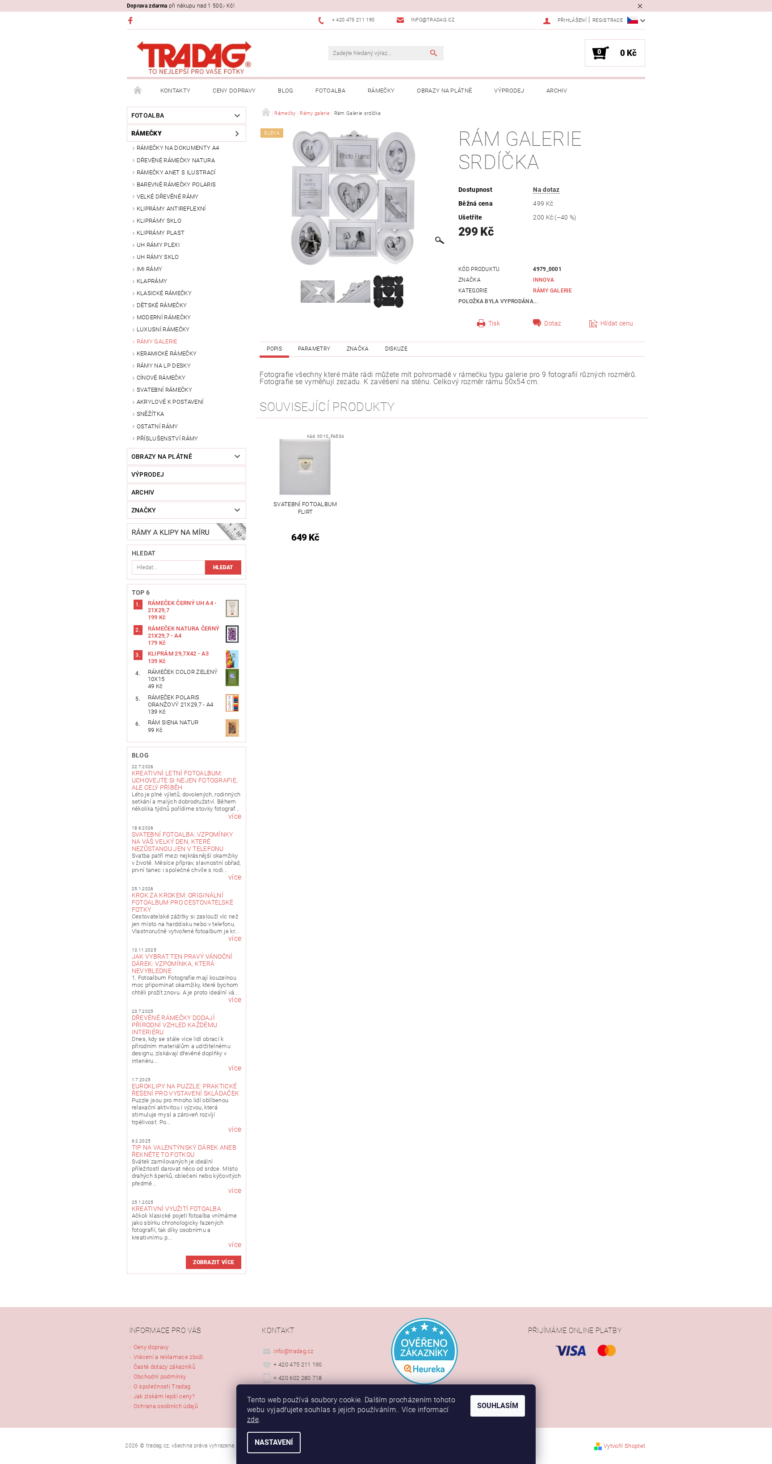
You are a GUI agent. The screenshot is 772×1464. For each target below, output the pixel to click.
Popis (274, 349)
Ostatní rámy (157, 426)
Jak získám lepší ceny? (164, 1396)
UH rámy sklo (158, 257)
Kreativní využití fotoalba (176, 1208)
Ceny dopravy (234, 90)
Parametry (314, 349)
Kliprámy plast (161, 232)
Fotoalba (330, 90)
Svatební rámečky (164, 389)
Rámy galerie (157, 341)
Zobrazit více (213, 1262)
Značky (143, 510)
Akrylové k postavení (170, 401)
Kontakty (175, 90)
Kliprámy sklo (159, 220)
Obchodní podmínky (160, 1376)
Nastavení (274, 1442)
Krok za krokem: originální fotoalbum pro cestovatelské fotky (183, 902)
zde (253, 1419)
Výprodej (509, 90)
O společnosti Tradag (162, 1386)
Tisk (494, 323)
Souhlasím (497, 1405)
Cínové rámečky (161, 377)
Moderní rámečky (164, 317)
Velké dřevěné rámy (168, 196)
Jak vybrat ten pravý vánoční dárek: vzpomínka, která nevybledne (182, 963)
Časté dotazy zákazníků (164, 1366)
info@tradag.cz (293, 1351)
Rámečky (381, 90)
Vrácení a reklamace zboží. (169, 1357)
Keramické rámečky (167, 353)
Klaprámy (152, 281)
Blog (285, 90)
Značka (358, 349)
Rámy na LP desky (164, 365)
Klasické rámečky (164, 293)
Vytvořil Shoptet (624, 1446)
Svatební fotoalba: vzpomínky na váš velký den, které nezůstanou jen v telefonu (182, 841)
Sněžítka (150, 413)
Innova (543, 280)
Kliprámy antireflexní (171, 208)
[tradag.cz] (214, 58)
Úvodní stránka (138, 90)
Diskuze (396, 349)
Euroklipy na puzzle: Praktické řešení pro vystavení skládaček (185, 1090)
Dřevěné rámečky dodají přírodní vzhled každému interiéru (174, 1025)
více (234, 816)
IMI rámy (150, 269)
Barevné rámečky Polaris (176, 184)
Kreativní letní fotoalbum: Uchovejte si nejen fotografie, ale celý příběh (185, 780)
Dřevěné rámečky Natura (176, 160)
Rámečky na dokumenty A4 (178, 147)
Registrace (607, 20)
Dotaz (553, 323)
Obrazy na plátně (444, 90)
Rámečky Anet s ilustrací (176, 172)
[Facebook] (131, 20)
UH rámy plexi (158, 244)
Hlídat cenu (617, 323)
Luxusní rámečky (163, 329)
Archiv (556, 90)
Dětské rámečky (162, 305)
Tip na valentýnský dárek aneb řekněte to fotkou (184, 1151)
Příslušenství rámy (167, 438)
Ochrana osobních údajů (166, 1406)
